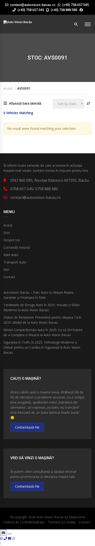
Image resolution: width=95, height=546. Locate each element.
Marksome (77, 517)
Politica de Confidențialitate (24, 522)
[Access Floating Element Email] (10, 538)
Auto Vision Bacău (50, 517)
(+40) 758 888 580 (63, 10)
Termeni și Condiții (61, 522)
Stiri (6, 269)
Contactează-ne (27, 427)
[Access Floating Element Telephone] (6, 538)
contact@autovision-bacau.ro (32, 5)
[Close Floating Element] (10, 533)
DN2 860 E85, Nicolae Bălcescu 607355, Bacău (49, 180)
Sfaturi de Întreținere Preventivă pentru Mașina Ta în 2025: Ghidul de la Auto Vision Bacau (42, 320)
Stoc (6, 232)
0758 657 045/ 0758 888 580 (34, 188)
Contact (9, 277)
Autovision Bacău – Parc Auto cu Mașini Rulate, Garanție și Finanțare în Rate (38, 295)
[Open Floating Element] (3, 532)
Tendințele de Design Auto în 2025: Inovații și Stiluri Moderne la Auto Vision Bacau (41, 307)
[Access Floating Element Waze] (13, 538)
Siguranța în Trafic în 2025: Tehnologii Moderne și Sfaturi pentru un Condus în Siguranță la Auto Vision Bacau (41, 347)
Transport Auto (14, 262)
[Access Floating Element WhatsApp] (2, 538)
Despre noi (11, 240)
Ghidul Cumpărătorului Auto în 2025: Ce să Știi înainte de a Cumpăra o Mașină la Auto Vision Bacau (43, 332)
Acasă (7, 225)
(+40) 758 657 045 (75, 5)
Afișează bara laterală (25, 103)
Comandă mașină (16, 247)
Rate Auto (10, 255)
